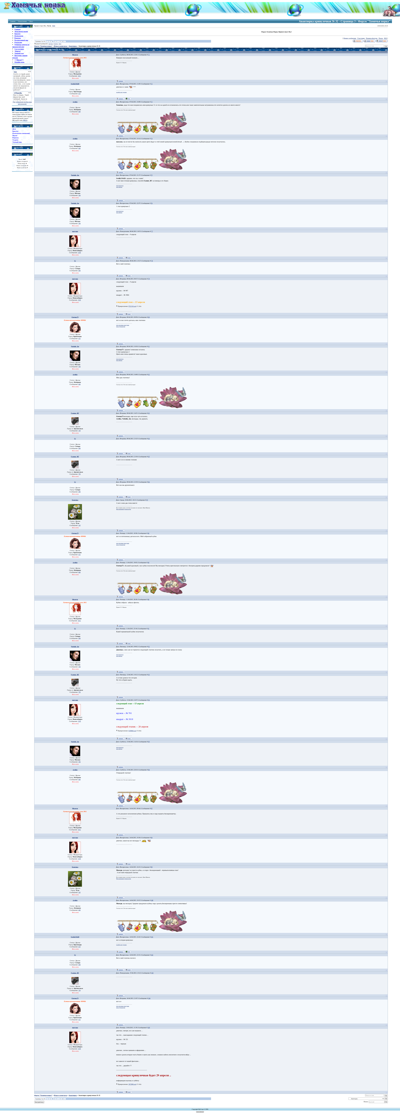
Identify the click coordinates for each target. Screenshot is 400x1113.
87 (147, 500)
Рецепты (17, 38)
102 (152, 955)
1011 (79, 76)
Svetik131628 (75, 84)
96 (149, 770)
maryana (51, 44)
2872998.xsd (132, 1084)
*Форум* (17, 51)
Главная (12, 21)
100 (152, 900)
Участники (361, 38)
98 (151, 838)
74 (151, 139)
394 (79, 195)
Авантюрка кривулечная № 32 (89, 46)
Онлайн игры (19, 62)
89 (148, 562)
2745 (79, 253)
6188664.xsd (132, 731)
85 (149, 457)
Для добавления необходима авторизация (22, 103)
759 (79, 431)
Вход (31, 21)
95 (149, 742)
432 (79, 338)
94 (149, 700)
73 (151, 102)
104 (149, 998)
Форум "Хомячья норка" (43, 46)
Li (75, 261)
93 (149, 675)
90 (148, 599)
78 (152, 261)
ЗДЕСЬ (25, 120)
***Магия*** (19, 60)
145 (79, 525)
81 (149, 346)
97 (151, 808)
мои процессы (119, 185)
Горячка (56, 44)
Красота (17, 34)
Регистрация (22, 21)
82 (149, 374)
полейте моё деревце (121, 92)
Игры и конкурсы (60, 46)
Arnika (75, 102)
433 (79, 94)
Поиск (381, 38)
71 (149, 55)
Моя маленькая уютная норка (123, 509)
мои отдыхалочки (120, 326)
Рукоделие (18, 42)
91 (148, 629)
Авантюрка (73, 46)
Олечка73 (75, 317)
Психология (18, 36)
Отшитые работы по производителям (20, 45)
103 (152, 973)
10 (62, 41)
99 (151, 867)
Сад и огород (19, 49)
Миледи (75, 55)
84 (149, 439)
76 (151, 203)
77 (152, 231)
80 (149, 317)
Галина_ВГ (75, 413)
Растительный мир (21, 40)
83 (149, 413)
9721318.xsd (132, 306)
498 (79, 271)
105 (149, 1028)
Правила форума (371, 38)
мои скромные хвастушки (122, 325)
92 (149, 647)
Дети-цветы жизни (21, 31)
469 (79, 112)
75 (151, 175)
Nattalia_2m (75, 175)
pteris (60, 44)
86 (149, 482)
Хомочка (75, 500)
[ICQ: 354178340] (128, 99)
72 (151, 84)
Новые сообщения (350, 38)
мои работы (119, 187)
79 (149, 279)
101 (152, 937)
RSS (53, 26)
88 (148, 533)
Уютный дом (19, 53)
